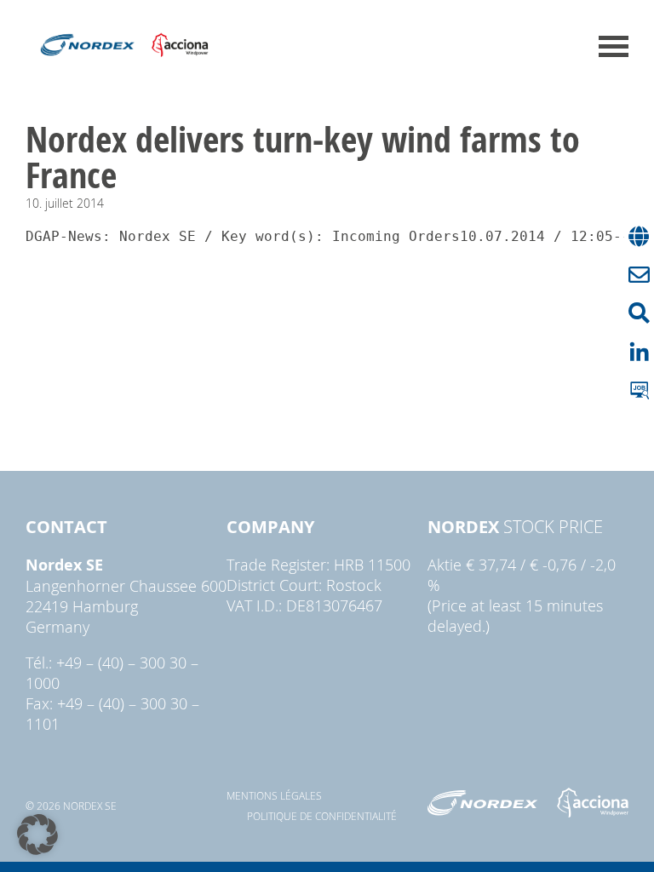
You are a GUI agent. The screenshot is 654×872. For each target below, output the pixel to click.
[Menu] (613, 46)
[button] (37, 834)
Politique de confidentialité (322, 816)
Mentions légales (274, 795)
